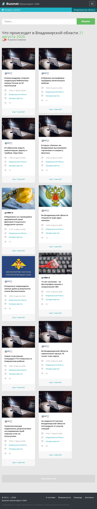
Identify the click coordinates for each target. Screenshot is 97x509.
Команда (78, 497)
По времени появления (17, 40)
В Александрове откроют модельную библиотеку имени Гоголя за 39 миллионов (16, 82)
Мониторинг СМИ (22, 4)
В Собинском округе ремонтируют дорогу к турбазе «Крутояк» (15, 150)
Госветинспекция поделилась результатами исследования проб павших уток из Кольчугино (17, 431)
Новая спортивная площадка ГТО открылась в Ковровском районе (18, 358)
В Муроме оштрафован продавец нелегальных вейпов (53, 80)
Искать (86, 21)
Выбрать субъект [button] (12, 9)
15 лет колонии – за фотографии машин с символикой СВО (52, 284)
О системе (50, 497)
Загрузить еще (48, 478)
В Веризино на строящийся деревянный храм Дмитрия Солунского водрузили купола (18, 221)
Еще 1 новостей (18, 112)
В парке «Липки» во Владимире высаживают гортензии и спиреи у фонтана (54, 149)
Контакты (89, 497)
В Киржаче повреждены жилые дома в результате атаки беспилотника (17, 289)
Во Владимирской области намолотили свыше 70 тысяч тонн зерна (54, 353)
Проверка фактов (15, 98)
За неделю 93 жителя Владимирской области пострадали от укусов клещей (53, 425)
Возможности (64, 497)
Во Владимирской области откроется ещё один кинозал (54, 218)
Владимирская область (18, 94)
